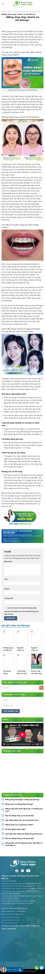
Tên (6, 579)
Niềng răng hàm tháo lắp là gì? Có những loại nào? (23, 810)
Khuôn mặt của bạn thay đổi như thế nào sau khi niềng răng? (36, 672)
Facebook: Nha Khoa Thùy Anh (11, 917)
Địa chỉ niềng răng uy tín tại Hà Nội (19, 816)
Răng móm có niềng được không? (19, 804)
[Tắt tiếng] (37, 744)
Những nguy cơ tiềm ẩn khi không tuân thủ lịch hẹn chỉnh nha (8, 649)
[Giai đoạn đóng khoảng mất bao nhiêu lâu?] (8, 661)
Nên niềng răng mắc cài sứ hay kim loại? (21, 820)
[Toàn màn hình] (41, 744)
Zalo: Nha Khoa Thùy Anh (9, 923)
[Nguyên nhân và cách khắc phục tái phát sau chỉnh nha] (36, 638)
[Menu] (3, 3)
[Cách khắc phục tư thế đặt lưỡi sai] (22, 661)
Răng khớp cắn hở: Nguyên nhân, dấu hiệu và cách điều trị (23, 844)
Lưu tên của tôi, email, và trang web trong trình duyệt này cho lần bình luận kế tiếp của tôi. (21, 611)
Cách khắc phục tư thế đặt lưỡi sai (22, 672)
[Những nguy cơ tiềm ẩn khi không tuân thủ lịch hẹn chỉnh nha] (8, 638)
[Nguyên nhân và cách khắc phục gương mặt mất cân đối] (22, 638)
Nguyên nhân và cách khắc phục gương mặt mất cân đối (22, 649)
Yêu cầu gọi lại (12, 969)
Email (7, 589)
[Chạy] (4, 744)
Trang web (8, 598)
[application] (22, 734)
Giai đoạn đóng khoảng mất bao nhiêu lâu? (8, 672)
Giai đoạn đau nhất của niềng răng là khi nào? (24, 834)
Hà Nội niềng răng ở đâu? (15, 829)
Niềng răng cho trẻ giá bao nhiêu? (19, 825)
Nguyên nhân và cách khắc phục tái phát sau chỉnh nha (35, 649)
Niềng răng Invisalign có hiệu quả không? (22, 800)
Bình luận (8, 561)
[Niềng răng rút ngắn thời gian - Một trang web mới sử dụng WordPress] (22, 4)
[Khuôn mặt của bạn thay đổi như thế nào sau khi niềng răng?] (36, 661)
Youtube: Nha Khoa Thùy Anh (11, 920)
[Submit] (41, 688)
